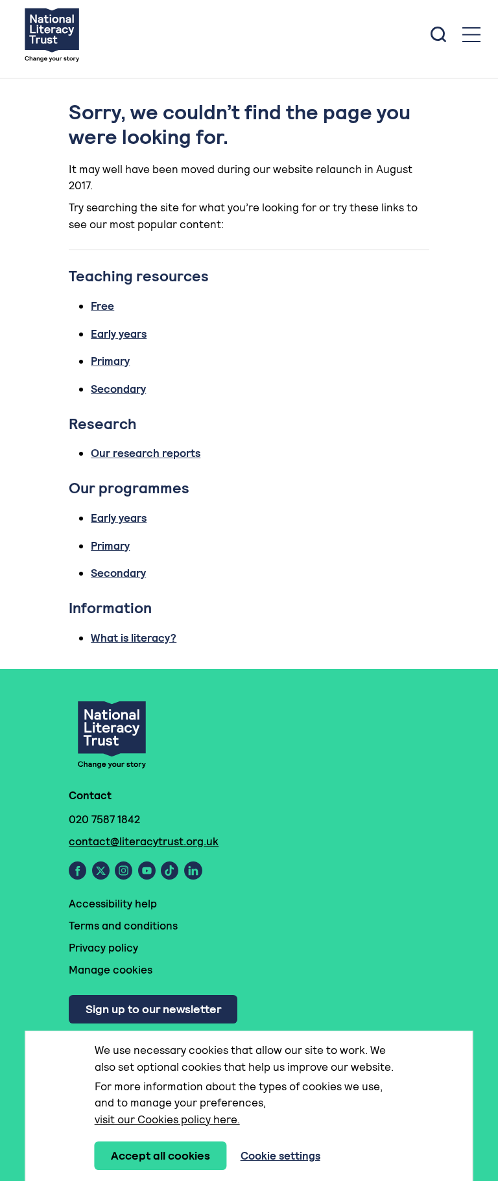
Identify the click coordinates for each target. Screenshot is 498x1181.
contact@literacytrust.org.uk (144, 841)
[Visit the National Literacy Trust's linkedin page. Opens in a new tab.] (193, 870)
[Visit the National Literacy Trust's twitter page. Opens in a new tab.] (101, 870)
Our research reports (145, 453)
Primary (110, 361)
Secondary (118, 389)
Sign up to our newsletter (153, 1008)
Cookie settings (280, 1156)
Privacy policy (103, 948)
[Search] (438, 34)
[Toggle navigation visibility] (471, 34)
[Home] (52, 34)
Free (102, 306)
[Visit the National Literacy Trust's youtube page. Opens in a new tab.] (147, 870)
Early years (119, 334)
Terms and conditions (123, 925)
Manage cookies (110, 970)
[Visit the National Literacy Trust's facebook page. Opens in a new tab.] (77, 870)
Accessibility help (113, 903)
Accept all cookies (160, 1155)
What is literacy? (133, 638)
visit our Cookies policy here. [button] (167, 1119)
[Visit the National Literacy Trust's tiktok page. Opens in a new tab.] (169, 870)
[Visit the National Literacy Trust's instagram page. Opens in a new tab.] (123, 870)
